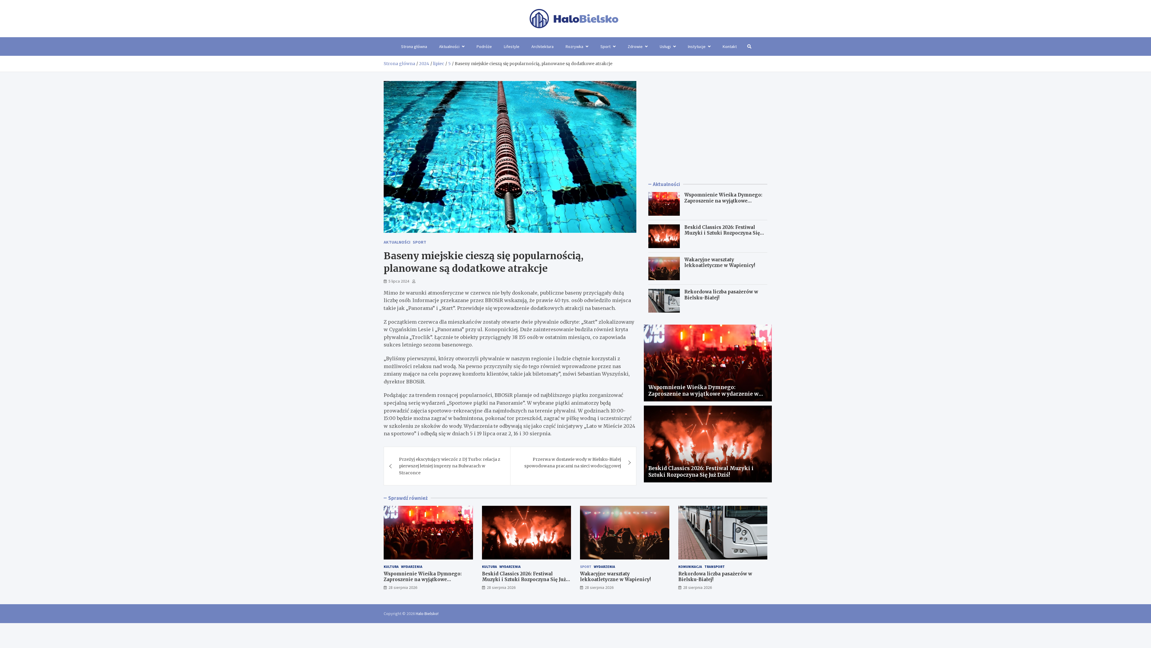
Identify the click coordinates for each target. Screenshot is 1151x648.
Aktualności (449, 46)
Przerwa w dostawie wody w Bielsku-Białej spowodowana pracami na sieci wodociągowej (572, 463)
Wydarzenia (411, 566)
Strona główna (414, 46)
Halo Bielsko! (427, 613)
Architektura (542, 46)
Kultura (391, 566)
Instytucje (697, 46)
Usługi (665, 46)
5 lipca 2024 (398, 281)
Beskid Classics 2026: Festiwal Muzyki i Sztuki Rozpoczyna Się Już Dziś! (722, 233)
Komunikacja (690, 566)
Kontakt (730, 46)
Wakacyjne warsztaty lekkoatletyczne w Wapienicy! (719, 262)
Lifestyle (511, 46)
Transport (714, 566)
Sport (605, 46)
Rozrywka (574, 46)
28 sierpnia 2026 (402, 587)
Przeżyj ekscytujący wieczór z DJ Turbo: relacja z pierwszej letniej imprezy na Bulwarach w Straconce (449, 466)
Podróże (484, 46)
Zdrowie (635, 46)
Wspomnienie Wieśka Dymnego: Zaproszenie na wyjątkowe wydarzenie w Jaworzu (723, 200)
